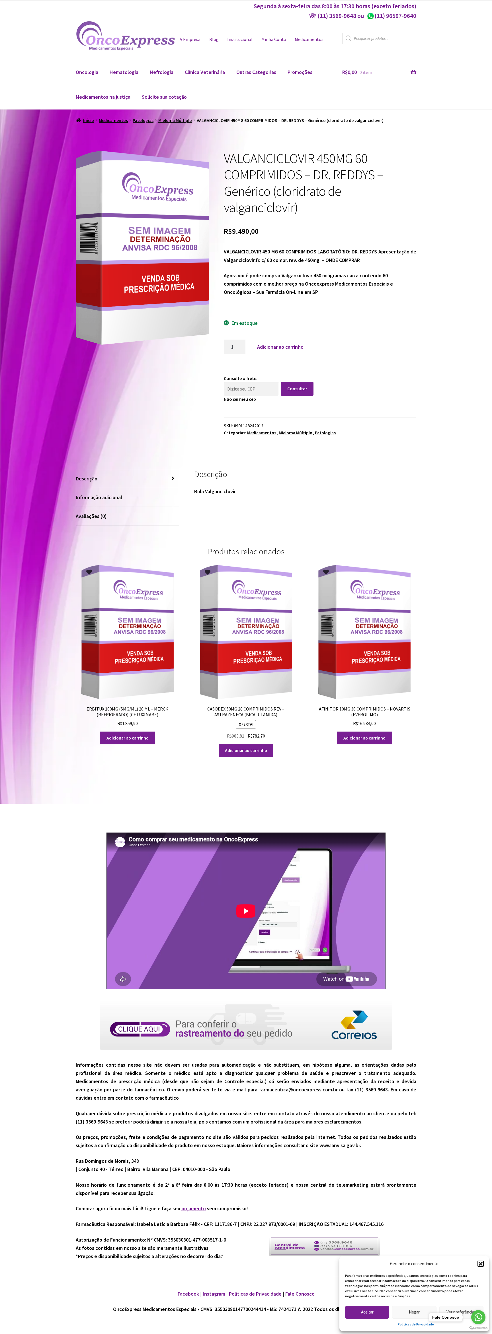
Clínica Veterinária (205, 72)
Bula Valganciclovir (215, 491)
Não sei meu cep (240, 399)
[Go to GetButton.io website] (478, 1328)
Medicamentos (309, 39)
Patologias (143, 120)
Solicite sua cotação (164, 97)
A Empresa (190, 39)
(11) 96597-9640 (391, 16)
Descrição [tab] (86, 478)
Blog (214, 39)
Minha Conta (273, 39)
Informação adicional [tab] (99, 497)
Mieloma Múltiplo (175, 120)
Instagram (214, 1293)
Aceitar (367, 1312)
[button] (480, 1264)
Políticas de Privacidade (416, 1324)
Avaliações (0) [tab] (91, 516)
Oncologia (87, 72)
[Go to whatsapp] (478, 1317)
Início (88, 120)
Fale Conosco (300, 1293)
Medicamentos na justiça (103, 97)
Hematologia (124, 72)
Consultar (297, 388)
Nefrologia (161, 72)
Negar (414, 1312)
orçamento (193, 1208)
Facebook (188, 1293)
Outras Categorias (256, 72)
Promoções (300, 72)
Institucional (240, 39)
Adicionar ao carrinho (280, 347)
